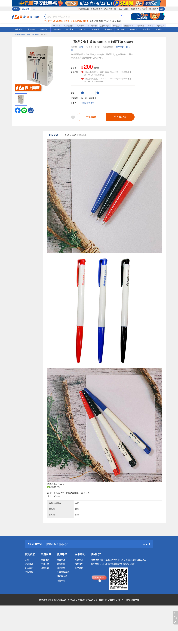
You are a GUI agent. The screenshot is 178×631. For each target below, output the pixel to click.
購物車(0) (152, 9)
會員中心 (133, 9)
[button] (31, 110)
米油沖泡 (57, 29)
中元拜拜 (48, 21)
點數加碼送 (105, 25)
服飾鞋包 (159, 29)
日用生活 (133, 29)
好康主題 (18, 29)
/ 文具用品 (43, 34)
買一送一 (80, 25)
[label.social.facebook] (18, 110)
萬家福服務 (84, 9)
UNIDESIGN (58, 21)
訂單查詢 (143, 9)
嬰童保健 (108, 29)
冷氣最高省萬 (76, 21)
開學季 (85, 21)
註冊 (126, 9)
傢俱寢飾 (146, 29)
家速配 (150, 25)
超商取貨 (160, 25)
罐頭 (119, 21)
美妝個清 (95, 29)
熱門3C (82, 29)
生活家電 (69, 29)
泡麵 (96, 21)
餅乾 (91, 21)
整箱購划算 (128, 25)
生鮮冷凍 (31, 29)
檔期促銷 (117, 25)
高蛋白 (67, 21)
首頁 (16, 34)
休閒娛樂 (121, 29)
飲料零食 (44, 29)
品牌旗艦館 (68, 25)
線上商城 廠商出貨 (88, 98)
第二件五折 (92, 25)
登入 (120, 9)
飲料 (101, 21)
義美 (114, 21)
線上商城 (56, 25)
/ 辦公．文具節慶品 (32, 34)
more (145, 544)
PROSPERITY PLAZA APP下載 (103, 9)
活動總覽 (140, 25)
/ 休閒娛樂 (21, 34)
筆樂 (81, 46)
